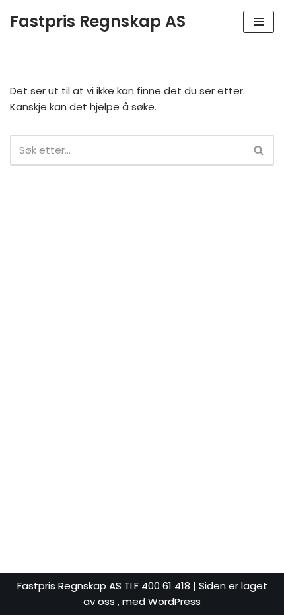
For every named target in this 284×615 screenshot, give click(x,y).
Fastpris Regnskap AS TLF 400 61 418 (105, 586)
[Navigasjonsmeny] (258, 22)
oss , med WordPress (149, 601)
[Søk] (259, 150)
